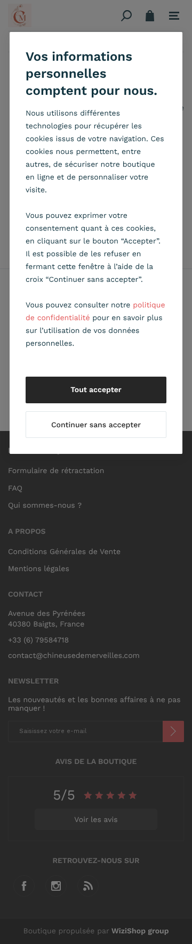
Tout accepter (96, 390)
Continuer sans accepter (96, 425)
